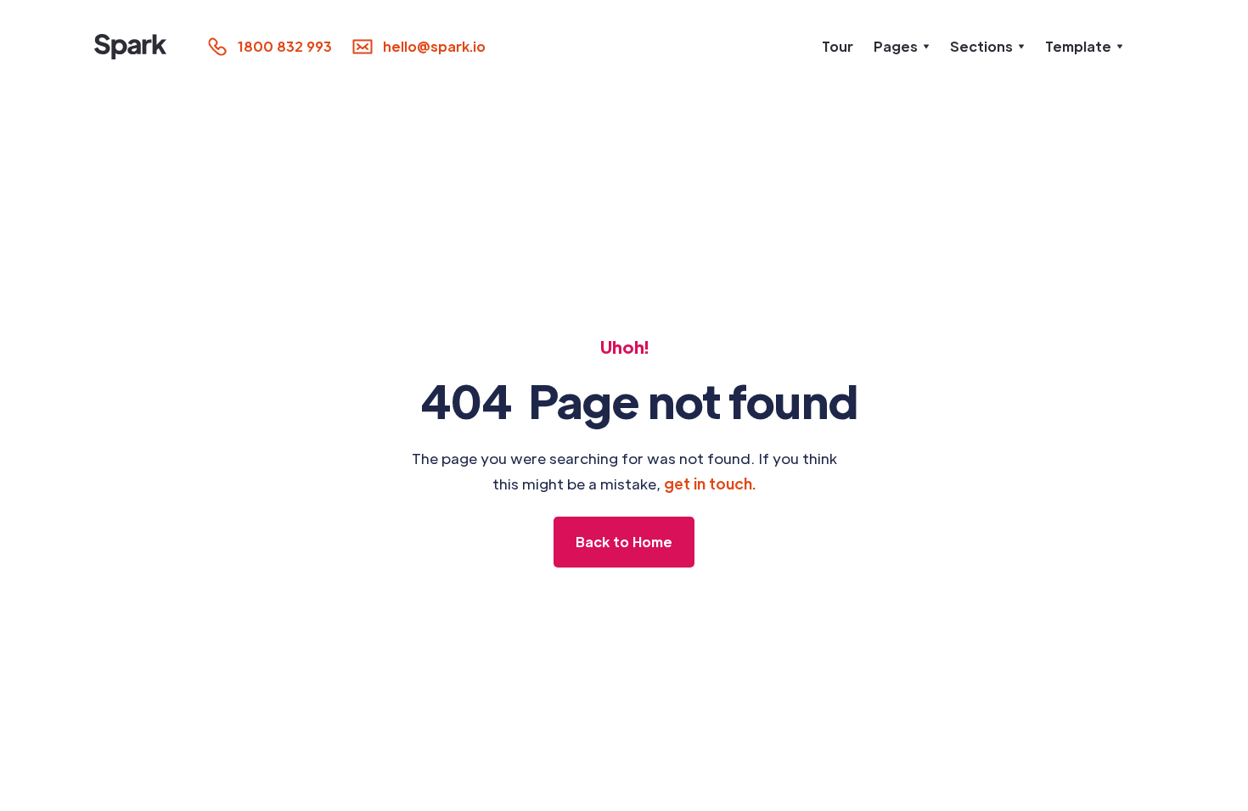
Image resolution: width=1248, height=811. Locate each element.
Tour (837, 46)
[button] (902, 46)
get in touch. (710, 483)
